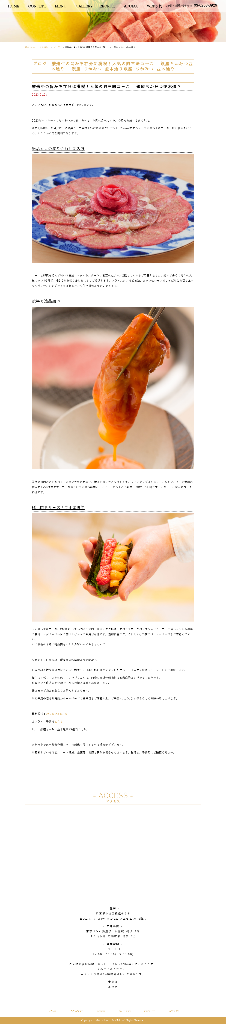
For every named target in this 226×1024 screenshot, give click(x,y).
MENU (60, 6)
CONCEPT (37, 6)
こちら (58, 721)
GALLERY (84, 6)
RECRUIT (107, 6)
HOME (13, 6)
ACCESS (131, 6)
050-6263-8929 (56, 714)
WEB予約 (154, 6)
